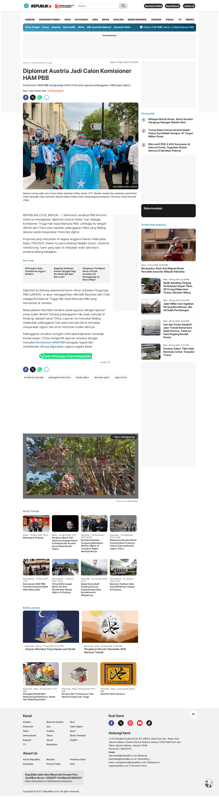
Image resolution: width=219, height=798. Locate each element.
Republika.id (172, 6)
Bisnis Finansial (137, 19)
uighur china (120, 377)
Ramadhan (51, 744)
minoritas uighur (102, 377)
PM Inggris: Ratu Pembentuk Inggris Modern (35, 271)
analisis (118, 19)
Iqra (48, 726)
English (73, 740)
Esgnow (27, 740)
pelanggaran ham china (59, 377)
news (105, 19)
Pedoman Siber (77, 759)
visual (170, 19)
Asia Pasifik (69, 27)
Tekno (49, 735)
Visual (49, 740)
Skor (72, 722)
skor (67, 19)
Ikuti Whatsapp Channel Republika (68, 356)
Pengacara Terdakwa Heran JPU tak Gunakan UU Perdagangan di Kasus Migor (94, 274)
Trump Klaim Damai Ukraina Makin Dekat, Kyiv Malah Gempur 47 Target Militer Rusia (170, 133)
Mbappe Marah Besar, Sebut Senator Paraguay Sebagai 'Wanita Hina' (170, 120)
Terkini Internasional (153, 224)
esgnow (156, 19)
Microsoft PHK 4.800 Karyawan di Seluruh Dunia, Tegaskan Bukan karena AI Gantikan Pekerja (169, 147)
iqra (95, 19)
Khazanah (28, 726)
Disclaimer (28, 763)
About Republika (31, 759)
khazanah (81, 19)
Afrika (81, 27)
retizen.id (189, 6)
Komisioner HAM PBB (50, 342)
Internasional (37, 62)
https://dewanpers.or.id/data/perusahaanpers (48, 781)
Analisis (50, 731)
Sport (73, 731)
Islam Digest (76, 726)
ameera (30, 19)
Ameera (27, 722)
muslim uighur (82, 377)
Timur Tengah (32, 27)
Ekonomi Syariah (49, 19)
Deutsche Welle (153, 6)
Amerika (55, 27)
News (26, 731)
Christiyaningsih (55, 90)
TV (180, 19)
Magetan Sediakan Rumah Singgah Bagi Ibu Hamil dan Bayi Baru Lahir (65, 272)
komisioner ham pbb (33, 377)
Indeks (190, 19)
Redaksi (50, 759)
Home (26, 62)
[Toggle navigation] (26, 5)
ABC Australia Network (99, 27)
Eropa (45, 27)
